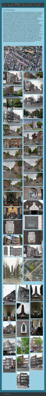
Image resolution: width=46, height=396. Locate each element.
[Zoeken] (43, 5)
